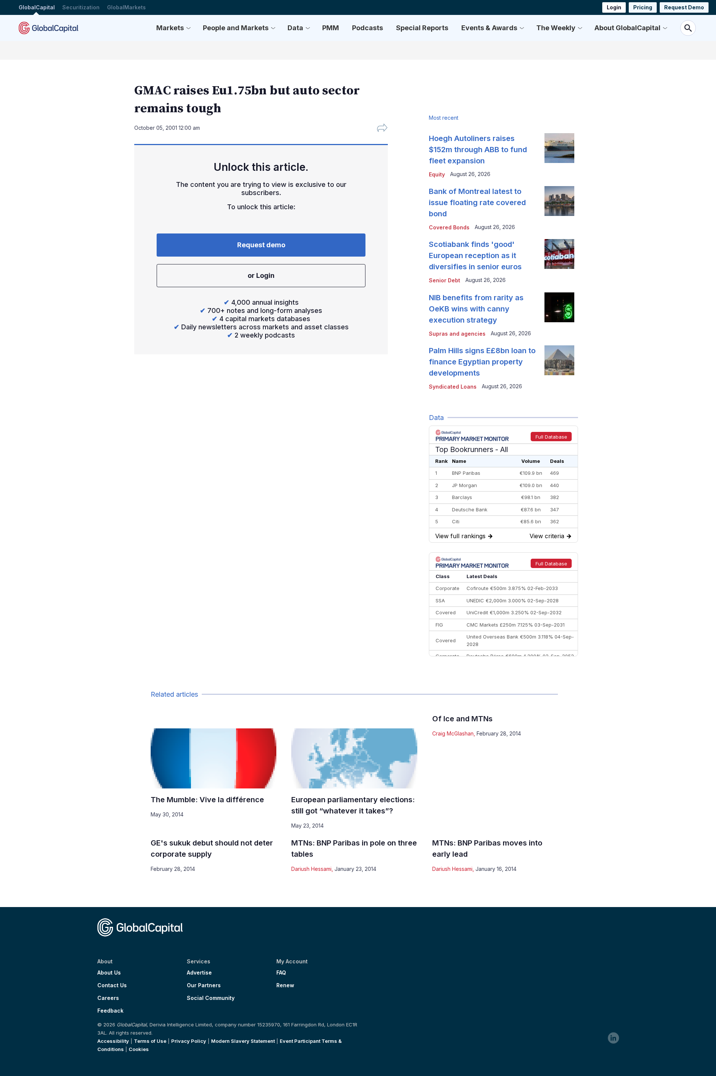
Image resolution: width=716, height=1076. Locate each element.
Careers (108, 998)
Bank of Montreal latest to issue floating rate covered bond (477, 202)
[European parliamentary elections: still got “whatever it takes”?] (354, 758)
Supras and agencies (457, 333)
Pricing (642, 7)
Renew (285, 985)
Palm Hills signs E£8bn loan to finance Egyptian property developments (482, 361)
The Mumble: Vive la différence (207, 799)
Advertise (199, 972)
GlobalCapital (37, 7)
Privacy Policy (188, 1041)
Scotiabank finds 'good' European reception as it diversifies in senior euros (475, 255)
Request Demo (684, 7)
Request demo (261, 245)
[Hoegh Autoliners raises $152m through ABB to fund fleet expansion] (559, 148)
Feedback (110, 1010)
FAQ (281, 972)
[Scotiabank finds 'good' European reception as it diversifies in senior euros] (559, 254)
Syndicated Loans (453, 386)
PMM (330, 28)
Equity (437, 174)
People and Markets (235, 28)
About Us (109, 972)
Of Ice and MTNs (462, 718)
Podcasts (367, 28)
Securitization (81, 7)
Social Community (211, 998)
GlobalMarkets (126, 7)
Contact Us (112, 985)
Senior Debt (444, 280)
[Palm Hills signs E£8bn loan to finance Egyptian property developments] (559, 360)
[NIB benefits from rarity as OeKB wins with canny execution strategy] (559, 307)
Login (614, 7)
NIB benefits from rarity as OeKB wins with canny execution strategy (476, 308)
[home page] (48, 28)
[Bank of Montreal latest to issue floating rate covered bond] (559, 201)
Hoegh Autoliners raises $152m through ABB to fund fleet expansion (478, 149)
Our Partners (204, 985)
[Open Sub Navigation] (188, 28)
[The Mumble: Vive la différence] (213, 758)
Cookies (139, 1049)
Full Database (551, 437)
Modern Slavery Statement (243, 1041)
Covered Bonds (449, 227)
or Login (261, 275)
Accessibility (113, 1041)
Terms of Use (150, 1041)
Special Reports (422, 28)
